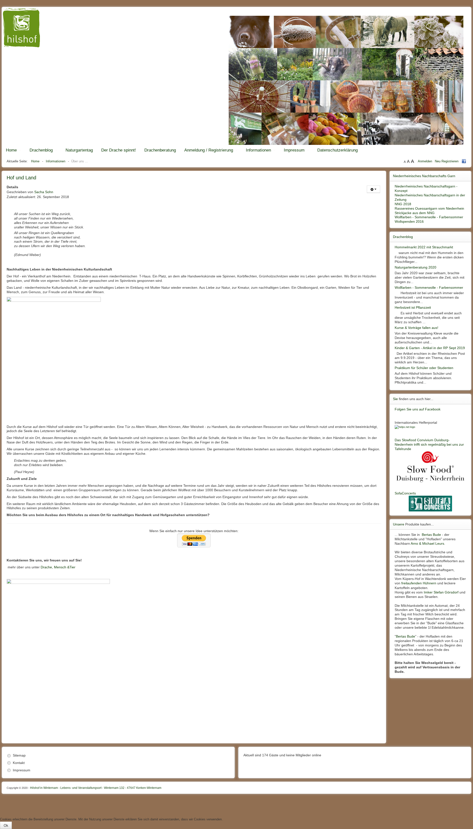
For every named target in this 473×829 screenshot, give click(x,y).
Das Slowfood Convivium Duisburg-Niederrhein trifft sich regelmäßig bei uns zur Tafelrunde (429, 444)
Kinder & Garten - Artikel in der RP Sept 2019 (430, 348)
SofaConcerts (405, 493)
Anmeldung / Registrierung (208, 150)
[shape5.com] (236, 804)
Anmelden (425, 161)
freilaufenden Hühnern (418, 583)
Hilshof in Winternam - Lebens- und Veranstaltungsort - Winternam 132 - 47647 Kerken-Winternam (84, 787)
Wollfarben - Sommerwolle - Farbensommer (429, 217)
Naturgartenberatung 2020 (415, 267)
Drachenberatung (160, 150)
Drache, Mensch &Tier (58, 567)
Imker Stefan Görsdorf (441, 592)
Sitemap (19, 755)
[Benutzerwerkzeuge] (373, 189)
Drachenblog (41, 150)
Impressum (294, 150)
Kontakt (19, 763)
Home (11, 150)
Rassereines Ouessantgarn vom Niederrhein (429, 208)
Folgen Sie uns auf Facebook (417, 409)
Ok (6, 825)
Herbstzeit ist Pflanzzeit (413, 307)
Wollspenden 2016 (409, 221)
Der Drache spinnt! (118, 150)
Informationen (258, 150)
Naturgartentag (79, 150)
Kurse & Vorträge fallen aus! (416, 328)
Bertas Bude (431, 535)
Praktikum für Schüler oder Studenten (424, 368)
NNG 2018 (403, 204)
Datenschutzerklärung (337, 150)
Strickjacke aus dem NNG (415, 213)
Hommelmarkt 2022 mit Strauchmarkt (424, 247)
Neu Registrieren (446, 161)
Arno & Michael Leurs (427, 543)
